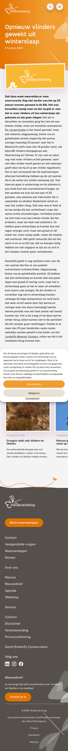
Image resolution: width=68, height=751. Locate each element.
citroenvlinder (17, 129)
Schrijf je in (18, 696)
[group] (28, 427)
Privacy (34, 728)
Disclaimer (34, 735)
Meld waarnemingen (24, 522)
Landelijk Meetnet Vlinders (21, 336)
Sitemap (34, 742)
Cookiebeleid (32, 398)
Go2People (42, 717)
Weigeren (34, 393)
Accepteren (34, 384)
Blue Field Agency (36, 721)
